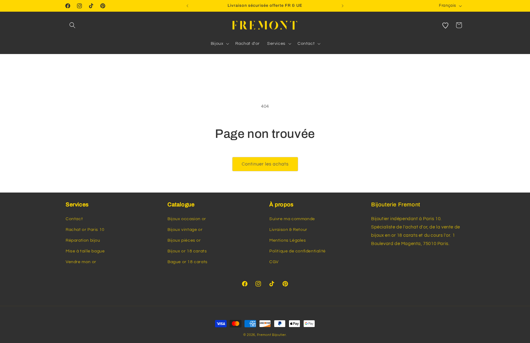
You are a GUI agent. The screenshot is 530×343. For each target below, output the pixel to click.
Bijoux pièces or (184, 240)
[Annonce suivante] (342, 6)
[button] (72, 25)
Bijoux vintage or (184, 230)
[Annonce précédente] (187, 6)
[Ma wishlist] (445, 25)
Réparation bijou (83, 240)
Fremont (264, 335)
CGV (274, 262)
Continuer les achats (265, 164)
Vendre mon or (81, 262)
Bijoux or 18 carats (187, 251)
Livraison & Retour (288, 230)
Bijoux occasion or (186, 219)
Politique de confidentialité (297, 251)
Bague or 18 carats (187, 262)
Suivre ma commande (292, 219)
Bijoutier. (279, 335)
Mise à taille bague (85, 251)
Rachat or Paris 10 (85, 230)
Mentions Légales (287, 240)
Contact (74, 219)
